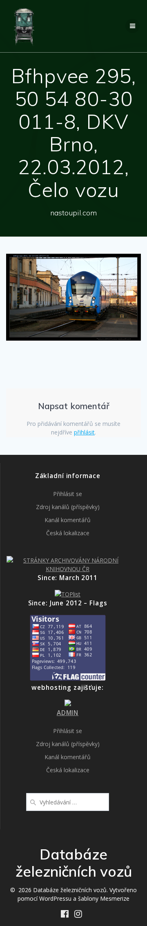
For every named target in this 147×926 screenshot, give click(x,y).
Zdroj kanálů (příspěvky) (68, 507)
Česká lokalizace (67, 533)
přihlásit (84, 432)
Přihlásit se (67, 494)
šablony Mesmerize (103, 898)
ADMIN (67, 713)
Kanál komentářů (68, 520)
